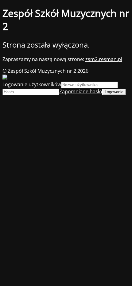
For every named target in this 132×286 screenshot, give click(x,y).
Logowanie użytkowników (31, 84)
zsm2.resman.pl (103, 59)
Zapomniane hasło (80, 91)
